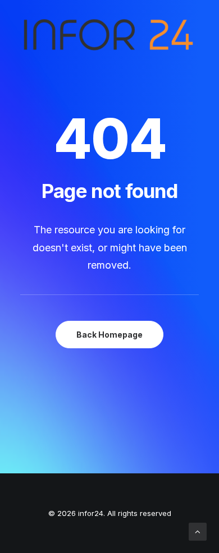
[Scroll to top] (198, 531)
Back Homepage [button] (109, 334)
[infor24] (107, 37)
